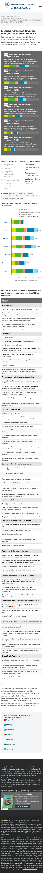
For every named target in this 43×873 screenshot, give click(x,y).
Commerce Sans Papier (12, 180)
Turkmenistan (10, 744)
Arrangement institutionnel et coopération (9, 174)
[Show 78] (25, 214)
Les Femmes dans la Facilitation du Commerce (32, 181)
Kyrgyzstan (10, 735)
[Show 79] (29, 216)
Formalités (7, 168)
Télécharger (22, 806)
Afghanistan (10, 720)
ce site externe (31, 44)
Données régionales (13, 16)
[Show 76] (22, 211)
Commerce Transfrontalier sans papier (11, 186)
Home (3, 16)
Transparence (8, 165)
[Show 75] (23, 209)
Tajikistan (9, 739)
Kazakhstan (10, 730)
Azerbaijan (9, 725)
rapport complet (8, 863)
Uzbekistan (10, 749)
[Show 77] (29, 212)
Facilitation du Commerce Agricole (32, 174)
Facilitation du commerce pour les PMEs (32, 167)
